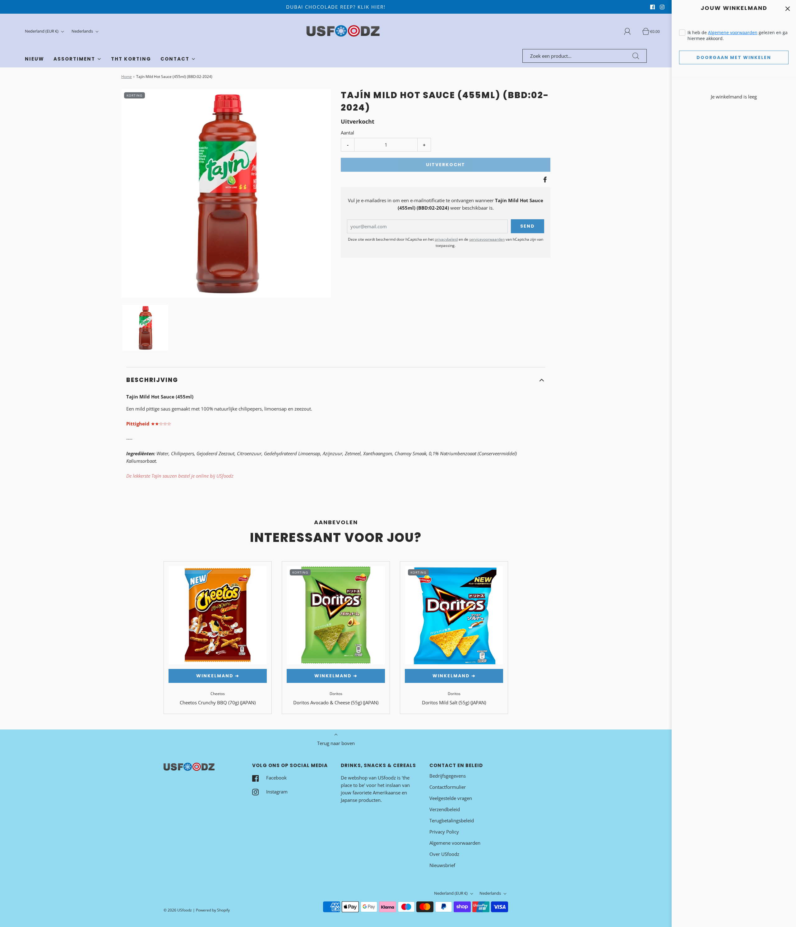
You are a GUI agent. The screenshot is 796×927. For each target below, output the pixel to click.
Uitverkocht (445, 164)
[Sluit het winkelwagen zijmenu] (787, 8)
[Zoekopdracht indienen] (636, 56)
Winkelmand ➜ (217, 676)
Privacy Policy (444, 832)
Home (126, 76)
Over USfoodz (444, 854)
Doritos (336, 693)
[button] (145, 328)
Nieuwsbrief (442, 865)
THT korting (131, 59)
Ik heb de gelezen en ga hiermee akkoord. (737, 35)
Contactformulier (447, 787)
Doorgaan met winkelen (733, 57)
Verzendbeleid (444, 809)
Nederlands (83, 31)
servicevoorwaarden (487, 239)
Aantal (347, 133)
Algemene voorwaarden (732, 32)
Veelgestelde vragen (450, 798)
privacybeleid (446, 239)
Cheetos (218, 693)
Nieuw (34, 59)
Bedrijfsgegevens (447, 776)
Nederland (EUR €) (42, 31)
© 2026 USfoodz (178, 910)
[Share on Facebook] (544, 179)
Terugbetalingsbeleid (451, 820)
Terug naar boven (336, 743)
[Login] (631, 31)
